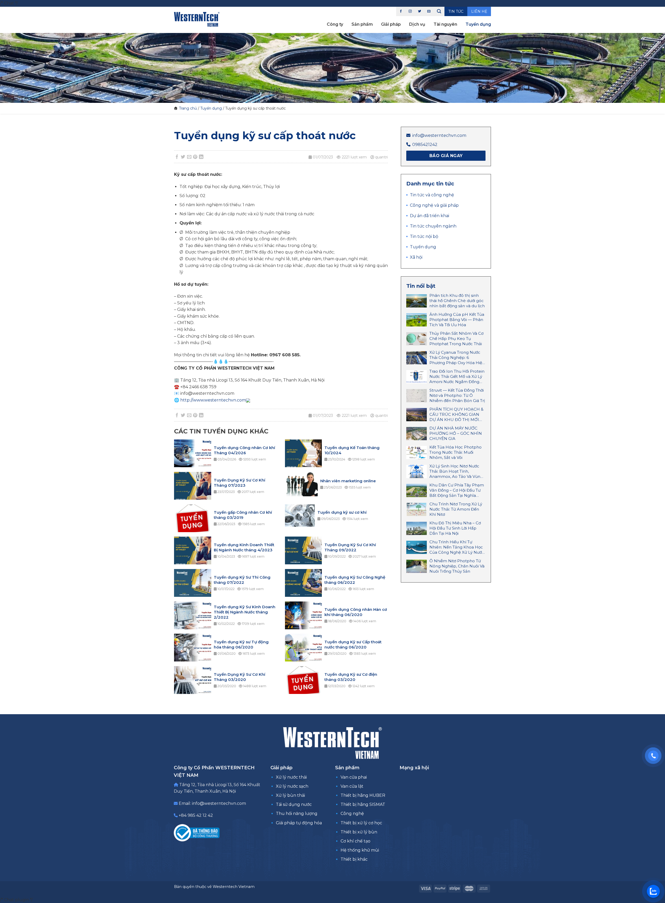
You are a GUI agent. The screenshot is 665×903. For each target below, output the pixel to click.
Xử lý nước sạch (292, 786)
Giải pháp (391, 24)
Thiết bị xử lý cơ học (361, 822)
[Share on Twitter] (183, 157)
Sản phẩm (362, 24)
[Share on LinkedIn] (201, 157)
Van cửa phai (354, 777)
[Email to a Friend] (189, 157)
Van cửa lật (352, 786)
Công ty (335, 24)
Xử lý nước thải (291, 777)
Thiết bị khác (354, 859)
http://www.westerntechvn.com (213, 400)
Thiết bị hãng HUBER (363, 795)
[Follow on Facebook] (400, 11)
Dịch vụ (417, 24)
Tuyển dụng (478, 24)
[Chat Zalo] (653, 891)
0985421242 (424, 144)
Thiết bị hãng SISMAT (363, 804)
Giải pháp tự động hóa (299, 822)
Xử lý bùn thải (290, 795)
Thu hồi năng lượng (296, 813)
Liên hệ (479, 11)
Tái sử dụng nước (294, 804)
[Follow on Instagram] (410, 11)
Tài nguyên (445, 24)
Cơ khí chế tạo (355, 841)
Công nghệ (352, 813)
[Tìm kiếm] (439, 11)
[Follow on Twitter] (419, 11)
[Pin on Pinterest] (195, 157)
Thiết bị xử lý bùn (359, 832)
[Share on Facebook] (177, 157)
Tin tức (455, 11)
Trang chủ (188, 108)
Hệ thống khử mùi (360, 850)
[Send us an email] (428, 11)
